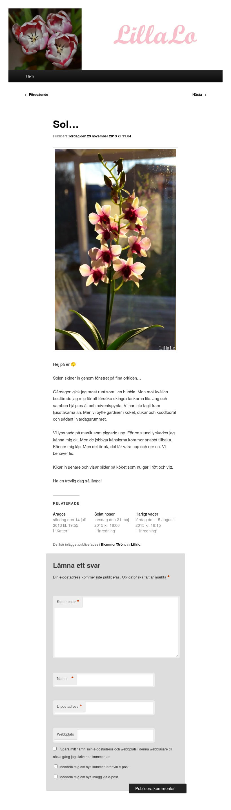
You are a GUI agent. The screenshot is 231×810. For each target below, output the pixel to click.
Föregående (36, 94)
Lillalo (135, 544)
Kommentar (68, 601)
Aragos (59, 514)
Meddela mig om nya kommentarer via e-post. (94, 766)
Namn (65, 678)
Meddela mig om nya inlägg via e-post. (89, 776)
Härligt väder (147, 514)
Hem (30, 76)
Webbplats (65, 734)
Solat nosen (104, 514)
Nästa (199, 94)
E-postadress (69, 706)
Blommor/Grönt (113, 544)
